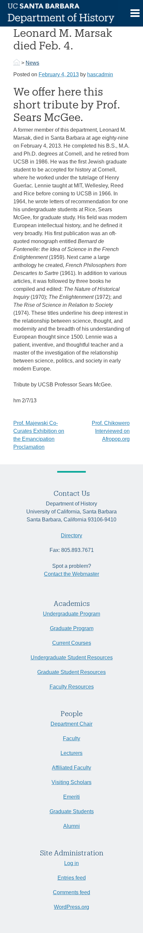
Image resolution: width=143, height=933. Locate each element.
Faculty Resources (72, 687)
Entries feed (72, 878)
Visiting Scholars (71, 782)
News (32, 63)
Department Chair (71, 724)
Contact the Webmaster (71, 574)
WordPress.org (71, 907)
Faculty (71, 738)
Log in (71, 863)
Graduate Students (72, 811)
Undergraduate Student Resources (72, 657)
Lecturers (71, 753)
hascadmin (100, 74)
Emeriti (71, 797)
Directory (71, 535)
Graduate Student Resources (71, 672)
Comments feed (71, 892)
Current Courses (71, 643)
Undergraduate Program (71, 614)
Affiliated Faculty (71, 767)
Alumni (71, 826)
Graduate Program (71, 628)
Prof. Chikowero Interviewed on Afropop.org (111, 431)
